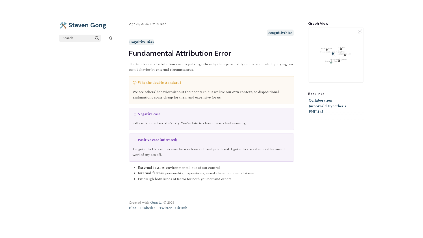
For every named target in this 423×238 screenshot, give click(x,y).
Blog (133, 208)
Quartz (156, 202)
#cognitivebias (280, 33)
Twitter (165, 208)
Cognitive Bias (141, 42)
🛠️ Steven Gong (82, 25)
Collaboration (320, 100)
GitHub (181, 208)
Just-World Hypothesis (327, 106)
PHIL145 (316, 111)
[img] (97, 38)
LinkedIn (148, 208)
